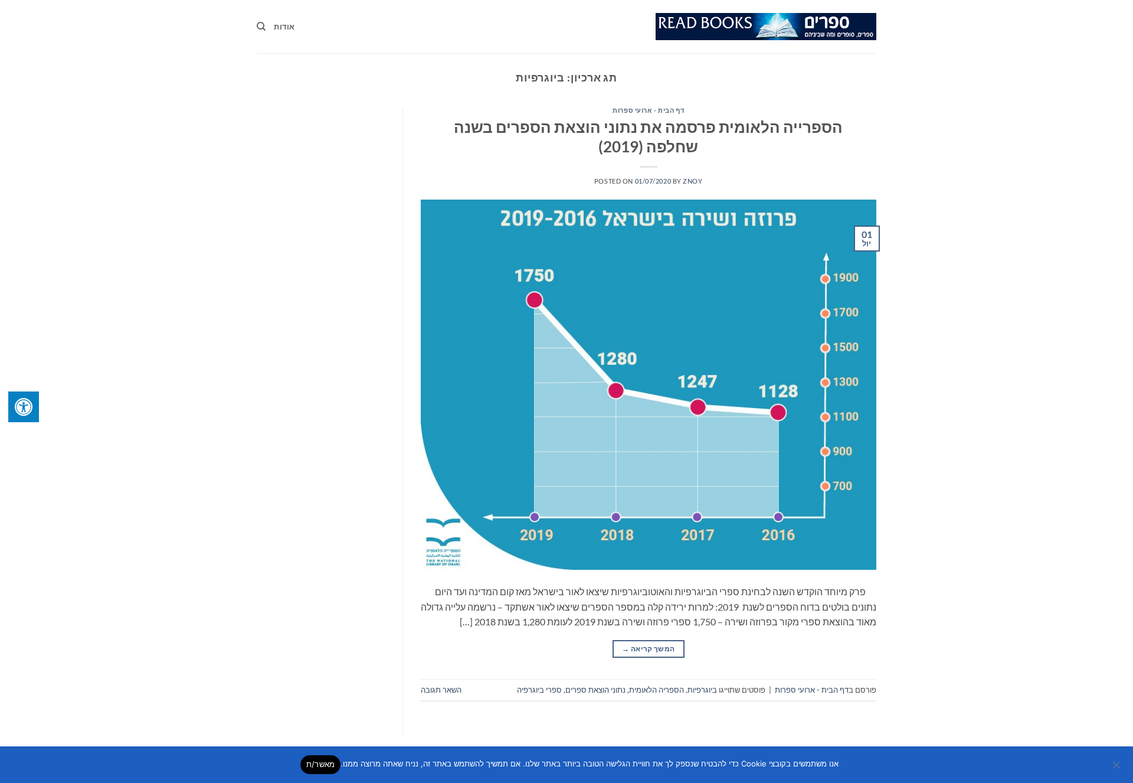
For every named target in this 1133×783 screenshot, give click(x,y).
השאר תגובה (441, 689)
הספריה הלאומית (656, 689)
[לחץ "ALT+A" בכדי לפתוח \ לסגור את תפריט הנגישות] (23, 407)
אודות (284, 26)
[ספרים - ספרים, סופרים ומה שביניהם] (766, 26)
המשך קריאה (648, 648)
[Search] (261, 26)
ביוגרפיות (702, 689)
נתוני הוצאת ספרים (595, 689)
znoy (692, 181)
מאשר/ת (320, 764)
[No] (1117, 768)
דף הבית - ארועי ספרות (648, 110)
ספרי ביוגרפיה (539, 689)
